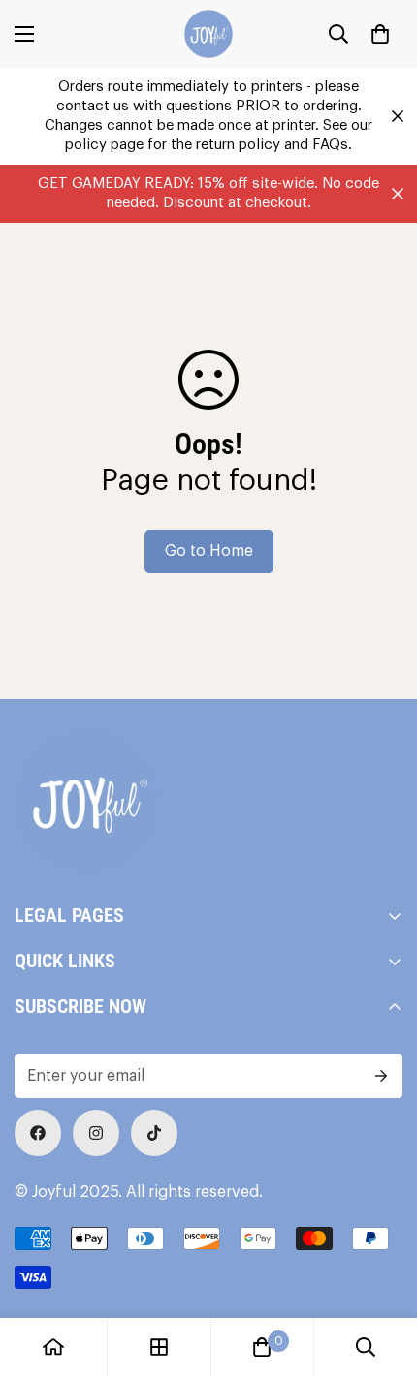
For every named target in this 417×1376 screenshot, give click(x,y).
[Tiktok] (154, 1133)
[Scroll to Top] (382, 1273)
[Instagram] (96, 1133)
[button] (380, 34)
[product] (53, 1347)
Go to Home (209, 551)
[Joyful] (208, 34)
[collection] (159, 1347)
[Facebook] (38, 1133)
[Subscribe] (381, 1076)
